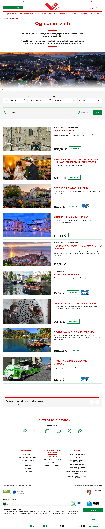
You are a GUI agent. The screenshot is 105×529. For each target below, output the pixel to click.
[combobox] (96, 1)
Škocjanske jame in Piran (71, 217)
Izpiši (97, 113)
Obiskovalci (6, 1)
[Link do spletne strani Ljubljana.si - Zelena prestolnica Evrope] (76, 504)
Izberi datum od (15, 100)
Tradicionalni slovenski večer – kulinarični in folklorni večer (76, 160)
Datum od (6, 96)
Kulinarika (64, 14)
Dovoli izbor (93, 515)
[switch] (45, 526)
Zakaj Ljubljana (52, 456)
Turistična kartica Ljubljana (13, 8)
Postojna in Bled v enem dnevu (75, 332)
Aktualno (73, 14)
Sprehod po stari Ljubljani (72, 188)
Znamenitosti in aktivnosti (30, 14)
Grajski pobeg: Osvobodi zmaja (75, 303)
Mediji (30, 1)
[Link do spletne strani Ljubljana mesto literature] (93, 504)
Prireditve (84, 14)
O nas (84, 1)
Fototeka (77, 457)
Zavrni (93, 519)
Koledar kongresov (52, 465)
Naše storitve (52, 462)
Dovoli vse (93, 510)
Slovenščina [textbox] (96, 1)
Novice (52, 468)
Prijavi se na (52, 419)
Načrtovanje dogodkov (52, 459)
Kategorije (56, 96)
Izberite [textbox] (57, 100)
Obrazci (52, 471)
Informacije (94, 14)
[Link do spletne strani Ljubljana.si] (94, 492)
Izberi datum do (40, 100)
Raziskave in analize (77, 464)
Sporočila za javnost (77, 454)
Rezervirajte (75, 148)
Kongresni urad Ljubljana (19, 1)
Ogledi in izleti (11, 14)
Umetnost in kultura (49, 14)
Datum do (31, 96)
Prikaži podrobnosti (93, 526)
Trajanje (80, 96)
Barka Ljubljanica (67, 274)
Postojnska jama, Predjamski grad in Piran (78, 247)
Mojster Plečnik (65, 130)
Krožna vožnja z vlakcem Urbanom (71, 362)
